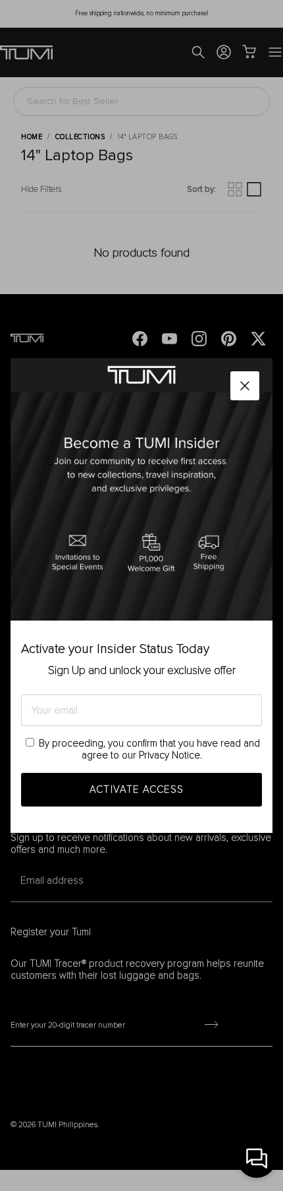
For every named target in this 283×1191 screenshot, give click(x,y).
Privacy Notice (169, 755)
